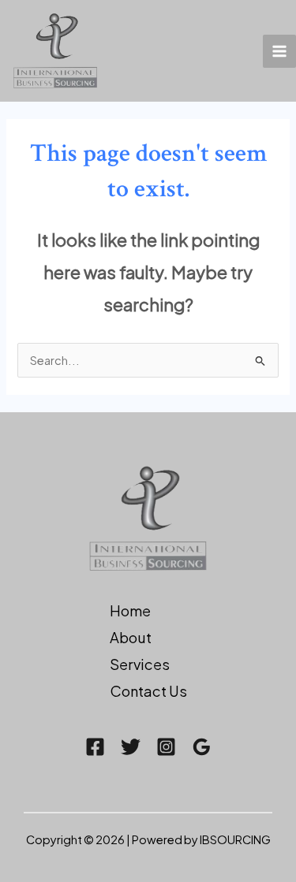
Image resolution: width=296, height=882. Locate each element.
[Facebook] (95, 747)
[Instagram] (166, 747)
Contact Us (148, 691)
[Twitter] (131, 747)
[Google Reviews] (202, 747)
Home (130, 610)
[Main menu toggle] (279, 51)
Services (140, 664)
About (131, 637)
